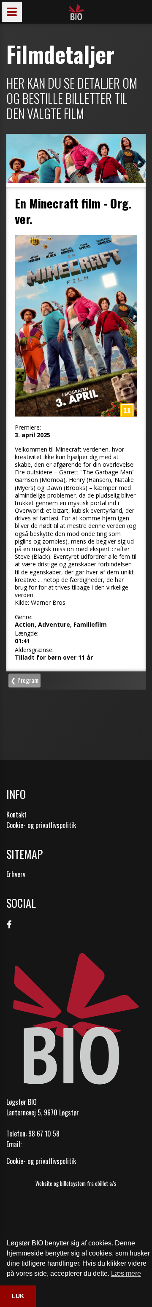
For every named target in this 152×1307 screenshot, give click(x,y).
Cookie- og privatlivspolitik (41, 825)
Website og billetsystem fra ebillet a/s (76, 1183)
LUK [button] (18, 1296)
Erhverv (15, 874)
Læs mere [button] (126, 1273)
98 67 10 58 (44, 1133)
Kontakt (16, 814)
